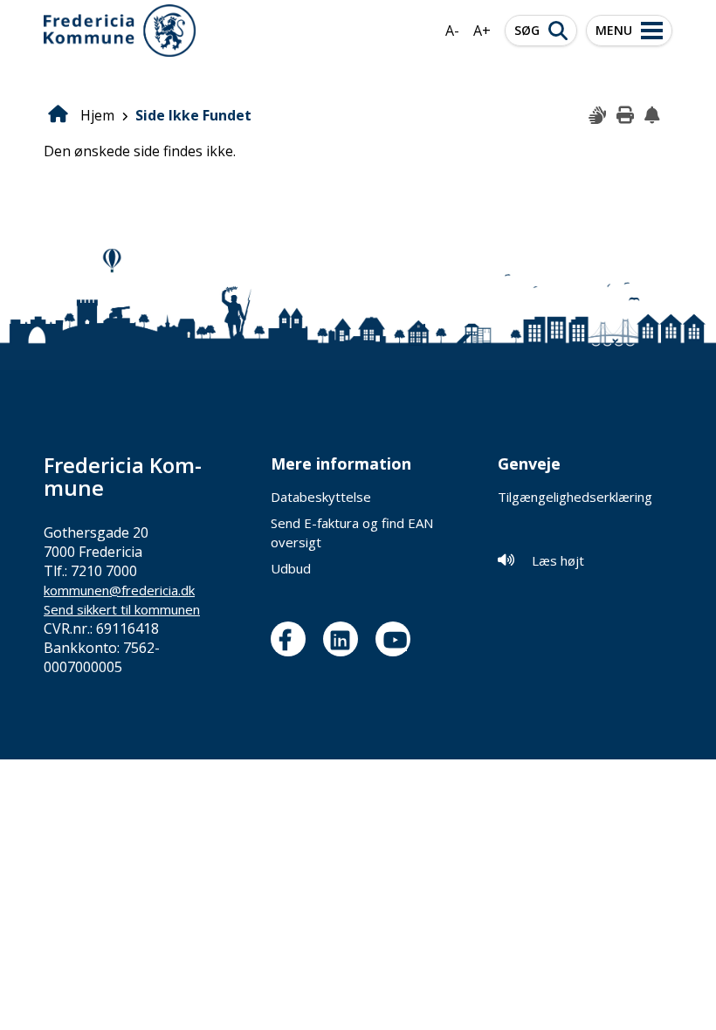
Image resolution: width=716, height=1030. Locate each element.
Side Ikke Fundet (193, 115)
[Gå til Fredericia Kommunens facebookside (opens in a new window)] (292, 638)
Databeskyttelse (321, 496)
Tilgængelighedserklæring (575, 496)
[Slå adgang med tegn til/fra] (598, 116)
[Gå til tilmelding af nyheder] (654, 116)
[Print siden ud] (626, 116)
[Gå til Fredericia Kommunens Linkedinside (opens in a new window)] (345, 638)
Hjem (97, 115)
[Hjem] (120, 30)
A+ (482, 30)
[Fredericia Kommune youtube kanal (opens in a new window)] (397, 638)
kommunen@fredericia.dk (119, 590)
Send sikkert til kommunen (122, 609)
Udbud (291, 568)
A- (452, 30)
